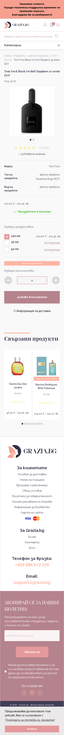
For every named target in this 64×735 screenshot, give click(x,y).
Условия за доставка (32, 474)
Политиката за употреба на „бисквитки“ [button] (30, 720)
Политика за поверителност (32, 496)
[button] (30, 140)
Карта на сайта (32, 512)
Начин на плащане (32, 479)
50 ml (15, 249)
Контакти (32, 542)
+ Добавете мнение (32, 154)
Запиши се (32, 652)
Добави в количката (32, 297)
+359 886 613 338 (32, 564)
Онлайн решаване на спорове (32, 501)
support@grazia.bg (32, 582)
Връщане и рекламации (32, 485)
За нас (32, 537)
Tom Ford (54, 166)
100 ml (15, 236)
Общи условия (32, 490)
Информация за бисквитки (32, 507)
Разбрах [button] (32, 728)
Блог (32, 547)
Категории (12, 45)
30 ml (15, 242)
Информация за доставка (34, 311)
